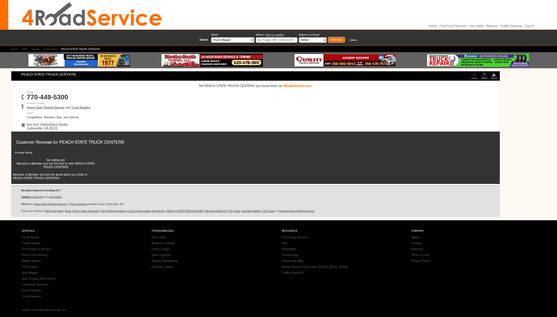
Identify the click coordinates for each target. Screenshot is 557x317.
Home (14, 49)
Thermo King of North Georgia (296, 211)
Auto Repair (30, 272)
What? (214, 34)
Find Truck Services (453, 26)
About (415, 237)
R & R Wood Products (113, 211)
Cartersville (50, 49)
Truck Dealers (80, 107)
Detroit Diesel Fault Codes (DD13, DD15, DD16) (315, 267)
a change (32, 197)
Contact (416, 243)
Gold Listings (160, 249)
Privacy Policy (420, 260)
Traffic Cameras (511, 26)
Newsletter (289, 249)
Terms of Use (420, 255)
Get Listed (476, 26)
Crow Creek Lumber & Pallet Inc (146, 211)
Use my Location (275, 34)
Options (353, 39)
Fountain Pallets (251, 211)
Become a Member (29, 163)
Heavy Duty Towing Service (45, 107)
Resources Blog (292, 260)
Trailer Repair (31, 243)
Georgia (35, 49)
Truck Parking (31, 290)
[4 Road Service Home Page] (91, 14)
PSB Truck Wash (54, 211)
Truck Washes (31, 296)
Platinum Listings (163, 243)
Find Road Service (294, 237)
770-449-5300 (47, 97)
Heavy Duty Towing (35, 255)
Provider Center (162, 267)
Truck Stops (30, 267)
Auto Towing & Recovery (38, 278)
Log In (529, 26)
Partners (492, 26)
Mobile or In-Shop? (309, 34)
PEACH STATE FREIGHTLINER (185, 211)
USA (24, 49)
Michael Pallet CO (215, 211)
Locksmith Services (35, 284)
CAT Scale (234, 211)
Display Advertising (165, 260)
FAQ (285, 243)
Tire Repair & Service (36, 249)
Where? (270, 34)
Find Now (336, 39)
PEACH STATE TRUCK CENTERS (91, 142)
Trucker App (290, 255)
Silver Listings (161, 255)
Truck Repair (30, 237)
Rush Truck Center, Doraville (82, 211)
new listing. (55, 197)
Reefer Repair (31, 260)
